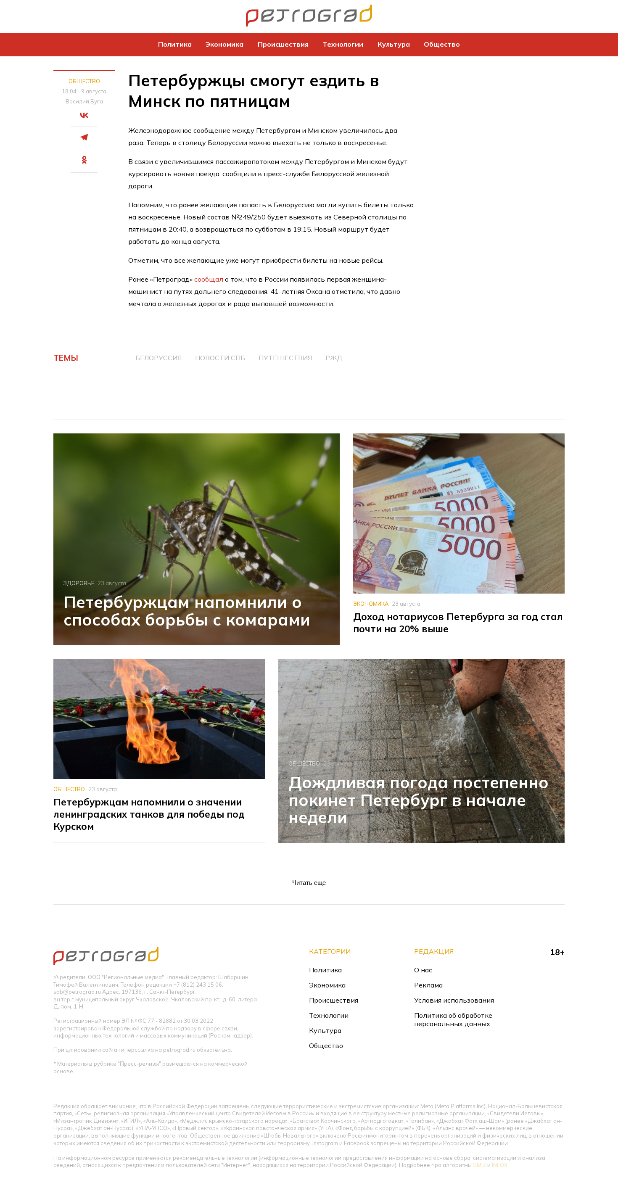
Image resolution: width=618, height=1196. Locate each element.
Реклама (428, 985)
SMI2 (479, 1165)
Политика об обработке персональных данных (453, 1019)
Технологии (342, 44)
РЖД (334, 358)
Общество (442, 44)
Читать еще (309, 882)
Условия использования (454, 1000)
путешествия (285, 358)
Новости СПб (220, 358)
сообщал (208, 279)
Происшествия (283, 44)
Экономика (224, 44)
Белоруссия (158, 358)
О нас (423, 970)
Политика (175, 44)
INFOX (499, 1165)
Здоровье (78, 583)
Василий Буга (84, 101)
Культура (394, 44)
